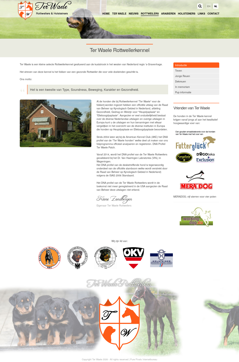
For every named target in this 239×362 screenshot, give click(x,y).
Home (106, 13)
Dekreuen (180, 81)
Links (201, 13)
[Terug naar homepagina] (44, 10)
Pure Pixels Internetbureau (143, 359)
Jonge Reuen (182, 76)
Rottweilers (150, 13)
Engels (208, 6)
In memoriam (182, 87)
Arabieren (168, 13)
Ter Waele (119, 13)
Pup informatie (183, 92)
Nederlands (215, 6)
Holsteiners (186, 13)
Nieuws (133, 13)
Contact (213, 13)
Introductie (181, 65)
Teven (178, 70)
